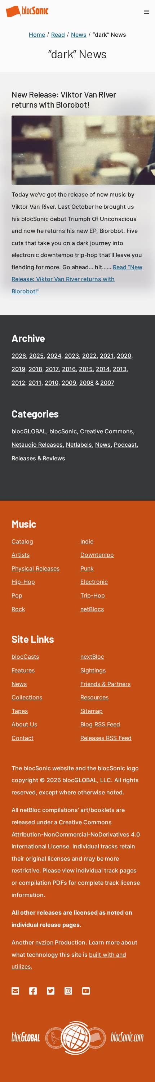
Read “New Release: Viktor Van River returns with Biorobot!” (77, 279)
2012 (18, 382)
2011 (34, 382)
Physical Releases (35, 568)
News (103, 444)
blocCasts (25, 656)
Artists (21, 554)
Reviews (54, 458)
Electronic (94, 581)
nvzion (44, 942)
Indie (86, 541)
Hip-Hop (23, 581)
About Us (24, 724)
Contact (23, 737)
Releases (24, 458)
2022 (89, 355)
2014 (103, 369)
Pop (17, 595)
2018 (35, 369)
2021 (107, 355)
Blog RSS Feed (100, 724)
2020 (124, 355)
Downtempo (97, 554)
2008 (86, 382)
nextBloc (92, 656)
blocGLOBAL (29, 431)
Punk (87, 568)
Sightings (93, 670)
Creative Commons (106, 431)
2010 (51, 382)
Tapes (20, 710)
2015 (86, 369)
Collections (27, 697)
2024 (54, 355)
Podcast (125, 444)
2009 (69, 382)
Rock (18, 609)
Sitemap (91, 710)
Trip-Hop (92, 595)
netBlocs (92, 609)
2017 (52, 369)
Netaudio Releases (37, 444)
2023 (72, 355)
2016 (69, 369)
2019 (18, 369)
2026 (19, 355)
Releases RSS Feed (106, 737)
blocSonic (63, 431)
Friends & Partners (105, 683)
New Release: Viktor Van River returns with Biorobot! (64, 99)
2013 (120, 369)
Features (23, 670)
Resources (94, 697)
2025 (36, 355)
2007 (107, 382)
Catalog (22, 541)
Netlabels (79, 444)
